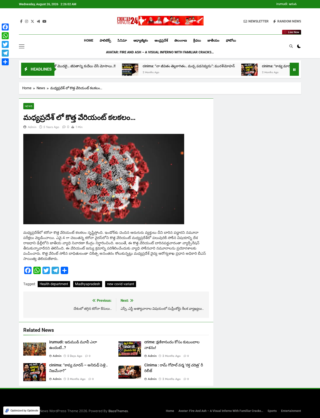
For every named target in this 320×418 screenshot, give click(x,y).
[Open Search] (291, 46)
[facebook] (21, 21)
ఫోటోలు (231, 40)
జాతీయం (213, 40)
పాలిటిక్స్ (105, 40)
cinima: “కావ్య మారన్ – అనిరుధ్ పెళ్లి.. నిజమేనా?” (281, 66)
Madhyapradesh (87, 284)
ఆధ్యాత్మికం (140, 40)
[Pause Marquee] (294, 69)
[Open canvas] (21, 46)
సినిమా (122, 40)
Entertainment (291, 411)
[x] (32, 21)
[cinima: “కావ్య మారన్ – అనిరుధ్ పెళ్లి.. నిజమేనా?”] (234, 72)
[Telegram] (5, 53)
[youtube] (44, 21)
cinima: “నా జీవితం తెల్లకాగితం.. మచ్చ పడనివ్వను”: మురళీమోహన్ (173, 66)
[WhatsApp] (5, 35)
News (28, 106)
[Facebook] (5, 27)
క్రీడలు (197, 40)
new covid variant (120, 284)
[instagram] (26, 21)
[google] (38, 21)
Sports (272, 411)
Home (88, 40)
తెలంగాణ (180, 40)
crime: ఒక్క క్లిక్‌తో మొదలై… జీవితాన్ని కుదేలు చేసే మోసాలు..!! (58, 66)
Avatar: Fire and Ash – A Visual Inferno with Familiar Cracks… (160, 52)
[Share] (5, 61)
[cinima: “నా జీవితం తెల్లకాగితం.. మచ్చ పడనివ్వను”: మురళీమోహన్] (114, 72)
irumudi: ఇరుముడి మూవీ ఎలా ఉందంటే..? (288, 4)
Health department (54, 284)
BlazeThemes (118, 411)
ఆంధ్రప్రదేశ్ (161, 40)
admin (32, 127)
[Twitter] (5, 44)
